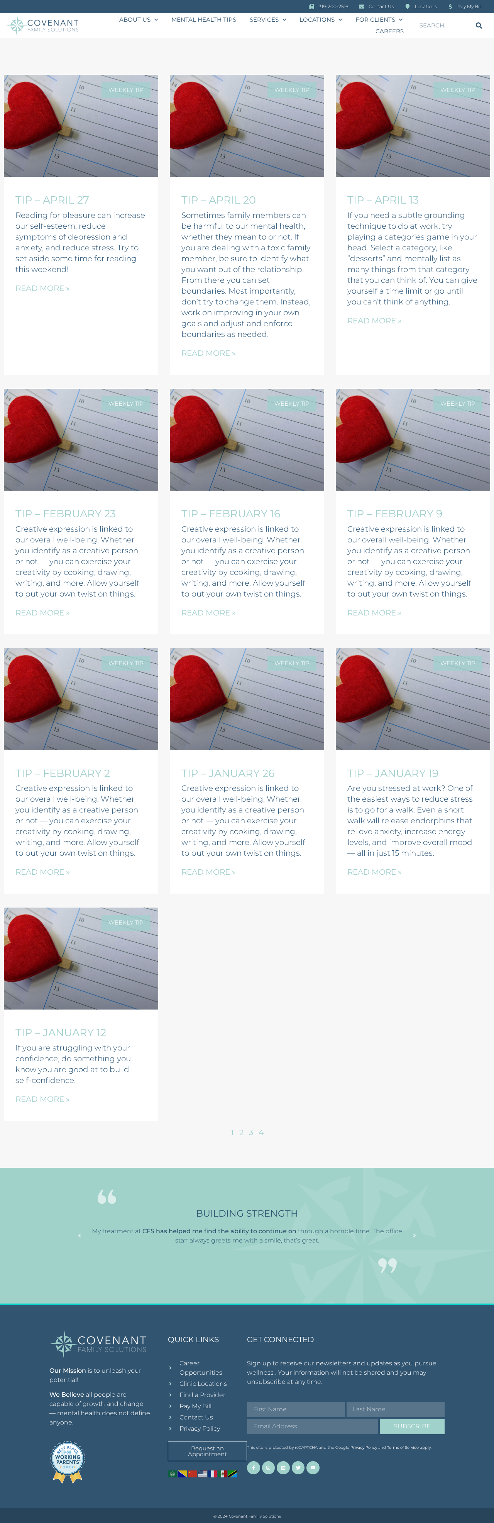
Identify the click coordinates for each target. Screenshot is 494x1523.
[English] (203, 1473)
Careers (390, 31)
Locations (317, 19)
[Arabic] (173, 1473)
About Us (135, 19)
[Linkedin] (283, 1467)
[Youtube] (313, 1467)
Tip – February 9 (394, 513)
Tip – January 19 (392, 773)
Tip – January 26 (227, 773)
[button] (79, 1235)
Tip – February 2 (62, 773)
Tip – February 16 (230, 513)
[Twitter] (298, 1467)
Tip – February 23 (65, 513)
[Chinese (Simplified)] (193, 1473)
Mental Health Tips (203, 19)
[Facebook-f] (253, 1467)
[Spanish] (223, 1473)
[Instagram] (268, 1467)
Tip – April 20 (218, 200)
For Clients (375, 19)
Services (264, 19)
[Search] (479, 25)
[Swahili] (233, 1473)
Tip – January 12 (60, 1032)
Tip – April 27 (52, 200)
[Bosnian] (183, 1473)
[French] (213, 1473)
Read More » (42, 288)
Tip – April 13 (383, 200)
